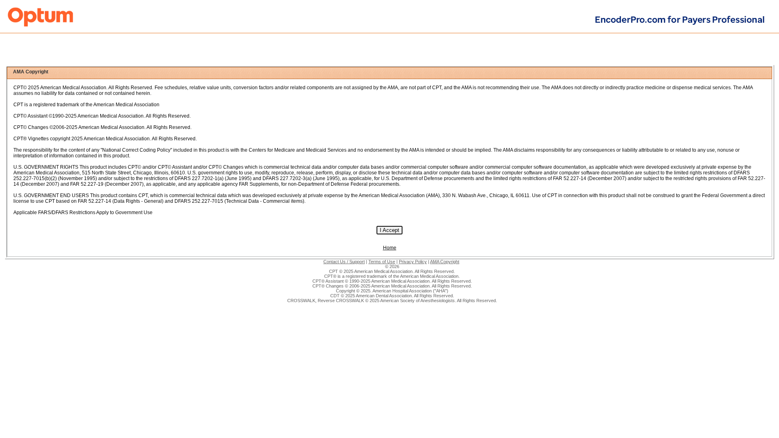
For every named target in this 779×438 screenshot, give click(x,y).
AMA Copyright (444, 261)
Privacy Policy (413, 261)
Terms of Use (381, 261)
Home (389, 248)
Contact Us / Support (344, 261)
